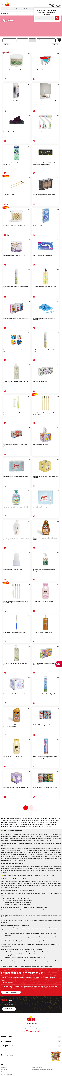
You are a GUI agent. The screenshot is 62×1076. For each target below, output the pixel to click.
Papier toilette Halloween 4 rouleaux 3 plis (14, 255)
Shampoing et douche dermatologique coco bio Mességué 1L (45, 570)
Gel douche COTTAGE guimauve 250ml (43, 601)
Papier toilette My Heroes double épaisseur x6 (15, 476)
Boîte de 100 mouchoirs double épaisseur (14, 132)
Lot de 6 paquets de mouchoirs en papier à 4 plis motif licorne (45, 664)
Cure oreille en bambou (9, 194)
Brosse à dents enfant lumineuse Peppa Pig (44, 694)
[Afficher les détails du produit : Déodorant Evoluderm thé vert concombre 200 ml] (16, 276)
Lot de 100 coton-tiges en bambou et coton (15, 225)
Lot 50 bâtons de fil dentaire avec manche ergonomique (44, 319)
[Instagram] (27, 1031)
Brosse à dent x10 (37, 132)
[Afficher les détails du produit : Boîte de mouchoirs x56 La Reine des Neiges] (16, 684)
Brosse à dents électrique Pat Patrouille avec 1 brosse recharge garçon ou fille (45, 757)
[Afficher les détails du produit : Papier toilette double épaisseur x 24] (45, 60)
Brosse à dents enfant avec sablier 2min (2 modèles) (14, 413)
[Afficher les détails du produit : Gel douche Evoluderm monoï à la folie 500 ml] (45, 276)
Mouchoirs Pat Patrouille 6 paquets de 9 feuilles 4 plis (16, 445)
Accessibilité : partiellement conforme (42, 1069)
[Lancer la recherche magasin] (57, 18)
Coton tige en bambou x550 (10, 101)
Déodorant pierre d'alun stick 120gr (12, 569)
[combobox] (31, 8)
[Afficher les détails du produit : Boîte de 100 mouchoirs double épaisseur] (16, 122)
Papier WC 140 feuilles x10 (39, 381)
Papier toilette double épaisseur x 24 (42, 70)
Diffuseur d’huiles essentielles (46, 40)
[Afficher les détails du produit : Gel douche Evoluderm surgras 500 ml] (45, 622)
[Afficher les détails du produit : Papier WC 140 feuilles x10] (45, 371)
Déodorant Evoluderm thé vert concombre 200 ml (15, 287)
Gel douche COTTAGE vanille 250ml (12, 756)
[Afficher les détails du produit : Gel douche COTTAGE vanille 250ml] (16, 746)
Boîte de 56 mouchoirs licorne (40, 444)
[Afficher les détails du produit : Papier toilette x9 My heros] (45, 497)
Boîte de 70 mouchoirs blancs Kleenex (42, 255)
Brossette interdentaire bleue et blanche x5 (14, 632)
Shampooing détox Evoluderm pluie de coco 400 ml (16, 382)
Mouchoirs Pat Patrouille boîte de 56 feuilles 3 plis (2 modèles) (45, 477)
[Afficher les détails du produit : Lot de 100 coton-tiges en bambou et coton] (16, 215)
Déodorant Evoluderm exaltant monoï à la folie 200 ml (45, 350)
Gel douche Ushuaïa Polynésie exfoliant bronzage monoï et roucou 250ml (16, 725)
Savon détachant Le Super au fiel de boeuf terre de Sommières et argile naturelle (45, 163)
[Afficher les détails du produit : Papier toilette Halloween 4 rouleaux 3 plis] (16, 246)
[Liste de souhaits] (29, 54)
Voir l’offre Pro (9, 1009)
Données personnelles (7, 1074)
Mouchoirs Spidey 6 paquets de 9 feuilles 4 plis (15, 318)
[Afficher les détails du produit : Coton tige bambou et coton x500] (16, 60)
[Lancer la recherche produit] (2, 8)
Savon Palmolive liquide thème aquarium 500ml (15, 507)
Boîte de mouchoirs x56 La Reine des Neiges (15, 694)
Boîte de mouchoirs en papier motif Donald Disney (14, 350)
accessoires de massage (37, 944)
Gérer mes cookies (37, 1067)
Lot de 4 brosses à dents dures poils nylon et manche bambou (44, 413)
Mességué (21, 876)
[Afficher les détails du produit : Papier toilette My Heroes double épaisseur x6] (16, 466)
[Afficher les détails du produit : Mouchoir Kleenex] (45, 215)
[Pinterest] (35, 1031)
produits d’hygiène (22, 966)
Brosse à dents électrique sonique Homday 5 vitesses (44, 101)
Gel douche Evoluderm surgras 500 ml (42, 632)
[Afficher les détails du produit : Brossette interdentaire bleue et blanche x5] (16, 622)
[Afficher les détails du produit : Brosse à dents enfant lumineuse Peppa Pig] (45, 684)
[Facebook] (23, 1031)
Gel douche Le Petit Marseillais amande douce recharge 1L (15, 163)
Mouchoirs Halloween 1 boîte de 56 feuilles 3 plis (15, 787)
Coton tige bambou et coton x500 (12, 70)
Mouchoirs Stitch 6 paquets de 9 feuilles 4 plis (45, 725)
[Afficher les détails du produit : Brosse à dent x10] (45, 122)
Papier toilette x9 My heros (40, 507)
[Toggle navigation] (2, 5)
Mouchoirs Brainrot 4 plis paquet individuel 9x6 (45, 787)
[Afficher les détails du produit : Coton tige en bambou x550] (16, 91)
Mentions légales (5, 1072)
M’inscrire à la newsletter (11, 992)
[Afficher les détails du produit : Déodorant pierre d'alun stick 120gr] (16, 559)
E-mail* (4, 980)
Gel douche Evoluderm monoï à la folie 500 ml (44, 286)
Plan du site (4, 1067)
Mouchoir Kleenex (37, 225)
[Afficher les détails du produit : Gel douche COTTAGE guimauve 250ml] (45, 591)
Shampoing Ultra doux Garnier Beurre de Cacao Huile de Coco (45, 539)
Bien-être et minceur (9, 40)
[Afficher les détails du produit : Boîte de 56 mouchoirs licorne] (45, 434)
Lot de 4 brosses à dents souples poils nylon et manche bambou (15, 602)
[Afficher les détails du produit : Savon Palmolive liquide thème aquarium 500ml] (16, 497)
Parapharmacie (22, 40)
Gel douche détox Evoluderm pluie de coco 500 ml (15, 664)
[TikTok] (39, 1031)
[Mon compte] (56, 5)
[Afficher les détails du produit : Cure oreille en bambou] (16, 184)
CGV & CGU (4, 1069)
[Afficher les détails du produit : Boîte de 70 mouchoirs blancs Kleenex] (45, 246)
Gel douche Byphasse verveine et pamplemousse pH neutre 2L (16, 539)
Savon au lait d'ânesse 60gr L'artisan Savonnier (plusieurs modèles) (45, 195)
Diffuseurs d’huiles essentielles (42, 920)
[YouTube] (31, 1031)
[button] (52, 5)
